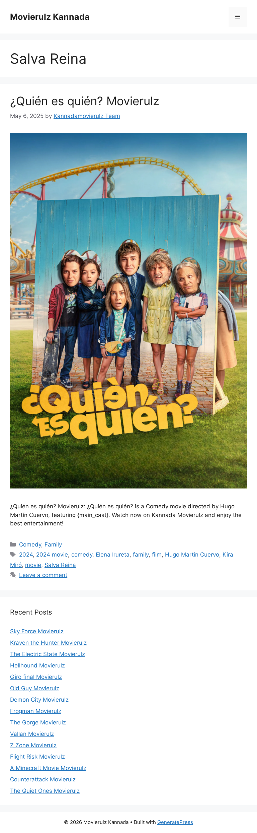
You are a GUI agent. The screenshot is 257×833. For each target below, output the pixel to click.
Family (53, 544)
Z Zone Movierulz (33, 745)
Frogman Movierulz (35, 711)
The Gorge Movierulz (38, 722)
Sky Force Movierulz (37, 631)
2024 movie (52, 554)
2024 (26, 554)
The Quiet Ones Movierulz (45, 790)
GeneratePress (175, 822)
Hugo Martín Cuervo (192, 554)
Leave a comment (43, 575)
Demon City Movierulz (39, 699)
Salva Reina (60, 565)
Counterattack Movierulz (43, 779)
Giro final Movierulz (36, 677)
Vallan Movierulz (32, 733)
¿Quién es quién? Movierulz (84, 101)
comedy (81, 554)
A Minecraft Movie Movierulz (48, 768)
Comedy (30, 544)
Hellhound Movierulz (37, 665)
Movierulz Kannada (50, 17)
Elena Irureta (113, 554)
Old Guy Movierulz (34, 688)
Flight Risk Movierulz (37, 756)
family (141, 554)
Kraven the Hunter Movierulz (48, 642)
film (157, 554)
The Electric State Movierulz (47, 654)
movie (33, 565)
